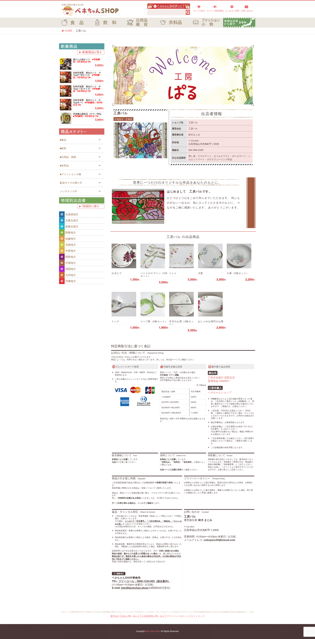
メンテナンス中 (68, 191)
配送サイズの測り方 (71, 182)
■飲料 (63, 148)
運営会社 (114, 616)
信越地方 (70, 238)
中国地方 (70, 263)
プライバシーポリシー (177, 616)
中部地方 (70, 251)
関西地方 (70, 257)
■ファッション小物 (70, 174)
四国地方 (70, 269)
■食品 (63, 139)
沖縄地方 (70, 281)
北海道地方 (71, 214)
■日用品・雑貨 (68, 157)
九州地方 (70, 275)
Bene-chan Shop (152, 631)
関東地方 (70, 232)
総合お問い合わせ (130, 616)
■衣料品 (64, 165)
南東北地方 (71, 226)
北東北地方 (71, 220)
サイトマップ (198, 616)
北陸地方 (70, 244)
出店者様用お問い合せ (152, 616)
